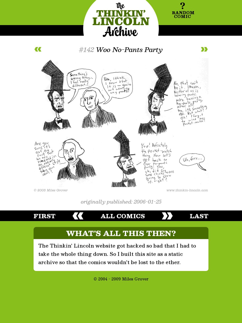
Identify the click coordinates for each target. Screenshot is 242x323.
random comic (183, 9)
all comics (123, 216)
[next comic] (204, 49)
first (45, 216)
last (199, 216)
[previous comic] (38, 49)
